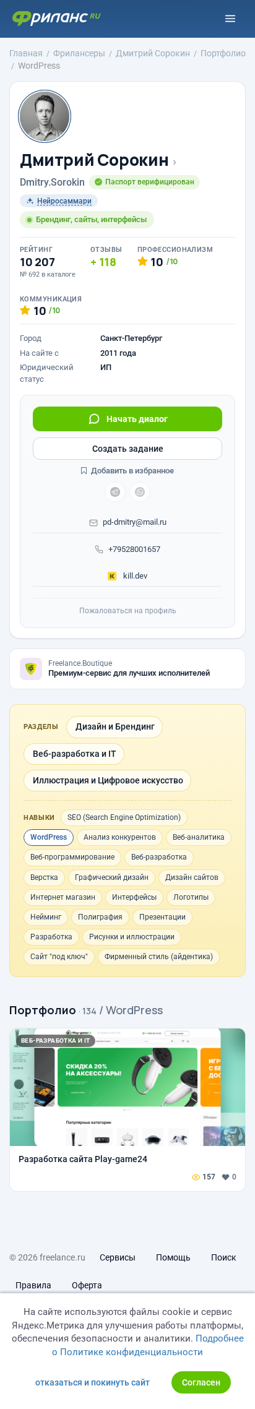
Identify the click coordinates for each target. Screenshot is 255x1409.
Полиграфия (100, 917)
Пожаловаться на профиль (127, 610)
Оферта (87, 1285)
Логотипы (191, 897)
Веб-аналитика (199, 837)
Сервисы (118, 1257)
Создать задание (127, 449)
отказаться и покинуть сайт (92, 1382)
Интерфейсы (134, 897)
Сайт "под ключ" (59, 956)
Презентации (162, 917)
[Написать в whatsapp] (139, 491)
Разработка (51, 937)
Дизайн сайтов (191, 877)
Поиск (223, 1257)
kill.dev (134, 575)
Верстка (44, 877)
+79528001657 (134, 549)
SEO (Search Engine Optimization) (124, 817)
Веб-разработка (159, 857)
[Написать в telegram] (115, 491)
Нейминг (45, 917)
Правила (33, 1285)
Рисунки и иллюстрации (132, 937)
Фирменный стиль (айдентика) (159, 956)
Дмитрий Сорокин (94, 160)
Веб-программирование (72, 857)
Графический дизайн (112, 877)
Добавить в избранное (131, 470)
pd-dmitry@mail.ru (134, 522)
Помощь (173, 1257)
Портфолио (42, 1009)
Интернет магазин (62, 897)
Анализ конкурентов (120, 837)
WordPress (48, 837)
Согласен (201, 1382)
